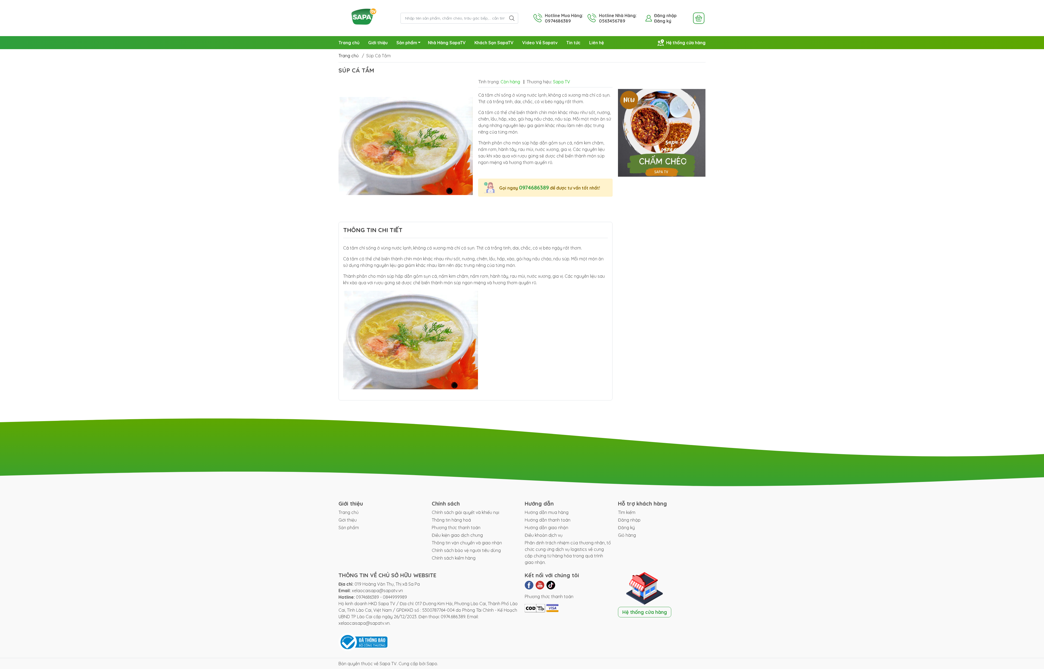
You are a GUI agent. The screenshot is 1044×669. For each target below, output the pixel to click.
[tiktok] (550, 585)
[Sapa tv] (366, 17)
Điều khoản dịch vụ (544, 535)
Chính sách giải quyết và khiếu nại (465, 512)
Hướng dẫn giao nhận (546, 527)
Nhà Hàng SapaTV (447, 42)
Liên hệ (596, 42)
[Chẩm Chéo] (662, 132)
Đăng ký (662, 21)
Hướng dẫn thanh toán (547, 520)
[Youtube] (540, 585)
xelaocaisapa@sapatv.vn (377, 590)
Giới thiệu (378, 42)
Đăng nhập (665, 15)
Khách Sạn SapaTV (494, 42)
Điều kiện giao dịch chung (457, 535)
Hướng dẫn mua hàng (546, 512)
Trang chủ (348, 42)
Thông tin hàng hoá (451, 520)
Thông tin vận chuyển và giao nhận (467, 542)
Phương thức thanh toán (456, 527)
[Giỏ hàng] (699, 18)
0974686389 (534, 187)
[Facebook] (529, 585)
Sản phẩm (406, 42)
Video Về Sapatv (540, 42)
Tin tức (573, 42)
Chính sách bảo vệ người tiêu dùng (466, 550)
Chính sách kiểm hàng (454, 558)
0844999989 (395, 597)
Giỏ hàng (627, 535)
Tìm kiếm (626, 512)
